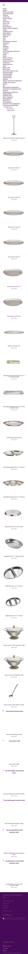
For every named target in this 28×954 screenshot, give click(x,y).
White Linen (6, 67)
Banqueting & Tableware (10, 92)
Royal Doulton (7, 27)
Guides (5, 10)
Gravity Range (7, 76)
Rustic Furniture (8, 58)
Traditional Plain (8, 31)
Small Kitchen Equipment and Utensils (12, 89)
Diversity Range (7, 72)
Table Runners (7, 77)
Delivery (5, 15)
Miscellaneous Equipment (11, 87)
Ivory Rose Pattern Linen (10, 71)
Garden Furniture (8, 61)
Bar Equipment (7, 102)
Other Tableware (8, 97)
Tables (5, 54)
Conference (6, 63)
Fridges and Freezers (9, 82)
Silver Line (6, 23)
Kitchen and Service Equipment (12, 81)
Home (5, 8)
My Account (11, 110)
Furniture (6, 53)
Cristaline (6, 48)
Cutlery (5, 30)
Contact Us (6, 17)
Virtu (4, 40)
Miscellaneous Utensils (10, 41)
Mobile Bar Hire (8, 64)
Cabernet (5, 46)
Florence (5, 36)
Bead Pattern (7, 33)
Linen (4, 66)
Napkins (5, 79)
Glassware (6, 43)
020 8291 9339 (8, 107)
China (4, 20)
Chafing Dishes (7, 94)
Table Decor (6, 100)
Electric (5, 84)
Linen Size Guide (8, 13)
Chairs (5, 56)
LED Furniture (7, 59)
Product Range (7, 18)
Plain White (6, 22)
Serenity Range (7, 74)
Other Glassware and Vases (11, 51)
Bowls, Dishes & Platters (10, 28)
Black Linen (6, 69)
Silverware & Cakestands (10, 105)
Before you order (8, 12)
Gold (4, 38)
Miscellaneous (7, 99)
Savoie (5, 45)
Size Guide (5, 948)
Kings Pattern (7, 35)
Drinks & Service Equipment (11, 104)
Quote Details (10, 108)
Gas (4, 85)
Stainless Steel (7, 95)
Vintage (5, 49)
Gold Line (6, 25)
